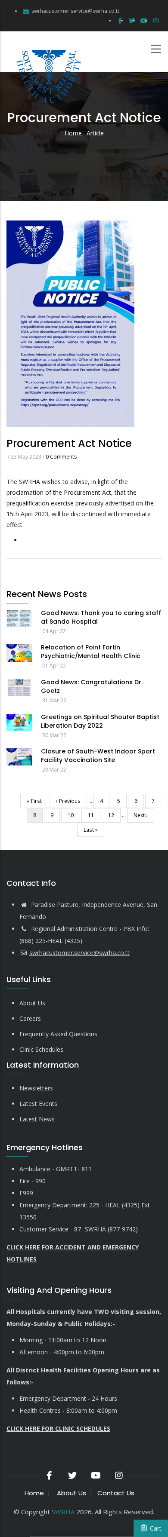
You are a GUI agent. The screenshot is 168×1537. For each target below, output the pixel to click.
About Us (32, 1003)
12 (114, 814)
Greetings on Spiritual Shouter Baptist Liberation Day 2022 (100, 721)
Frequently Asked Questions (58, 1034)
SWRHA (63, 1511)
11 (94, 814)
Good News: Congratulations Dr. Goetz (92, 686)
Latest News (37, 1119)
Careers (30, 1018)
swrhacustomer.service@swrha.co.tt (75, 11)
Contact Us (115, 1492)
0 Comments (61, 456)
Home (73, 133)
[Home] (47, 51)
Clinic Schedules (41, 1049)
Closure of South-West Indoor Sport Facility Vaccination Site (98, 755)
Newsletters (36, 1088)
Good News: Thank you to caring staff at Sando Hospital (101, 617)
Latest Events (38, 1103)
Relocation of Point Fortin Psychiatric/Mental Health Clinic (90, 651)
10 (74, 814)
